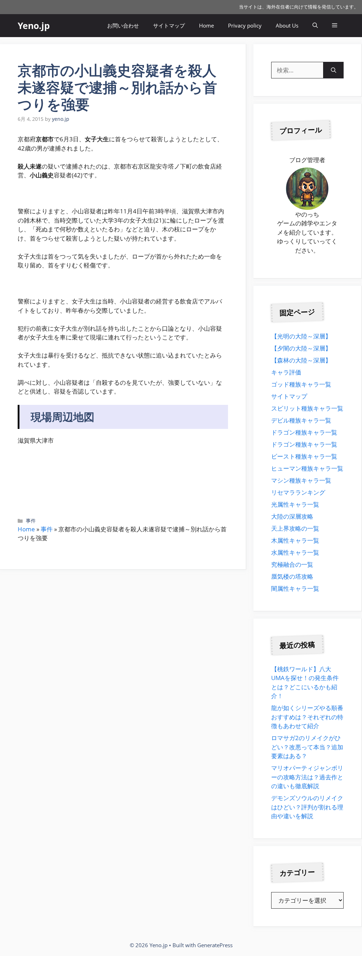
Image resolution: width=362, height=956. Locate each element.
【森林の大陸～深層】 (301, 360)
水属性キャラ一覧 (295, 552)
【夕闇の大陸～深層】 (301, 348)
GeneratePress (215, 945)
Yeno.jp (34, 25)
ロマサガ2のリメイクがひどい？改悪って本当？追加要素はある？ (307, 747)
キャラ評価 (286, 372)
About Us (287, 25)
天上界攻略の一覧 (295, 528)
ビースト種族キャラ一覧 (304, 456)
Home (206, 25)
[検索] (333, 70)
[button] (315, 25)
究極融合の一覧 (292, 564)
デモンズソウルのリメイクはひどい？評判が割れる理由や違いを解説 (307, 807)
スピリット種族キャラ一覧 (307, 408)
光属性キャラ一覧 (295, 504)
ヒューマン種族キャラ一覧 (307, 468)
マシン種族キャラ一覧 (301, 480)
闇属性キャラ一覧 (295, 588)
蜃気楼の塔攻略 (292, 576)
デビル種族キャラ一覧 (301, 420)
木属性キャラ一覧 (295, 540)
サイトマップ (169, 25)
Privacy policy (245, 25)
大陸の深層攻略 (292, 516)
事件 (31, 520)
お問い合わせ (123, 25)
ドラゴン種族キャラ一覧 (304, 432)
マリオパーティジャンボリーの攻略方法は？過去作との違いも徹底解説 (307, 777)
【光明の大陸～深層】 (301, 336)
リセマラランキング (298, 492)
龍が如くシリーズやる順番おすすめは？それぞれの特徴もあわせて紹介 (307, 717)
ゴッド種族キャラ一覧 (301, 384)
